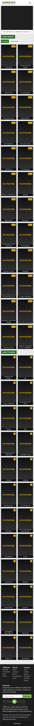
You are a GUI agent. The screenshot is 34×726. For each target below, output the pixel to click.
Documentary (17, 676)
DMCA (5, 676)
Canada (26, 678)
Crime (14, 678)
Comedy (15, 672)
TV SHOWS (6, 672)
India (25, 670)
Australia (27, 676)
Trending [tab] (5, 41)
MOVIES (5, 670)
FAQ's (4, 674)
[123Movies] (8, 3)
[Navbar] (30, 3)
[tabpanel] (17, 196)
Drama (14, 674)
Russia (26, 680)
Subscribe (26, 696)
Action (14, 670)
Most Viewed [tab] (15, 41)
